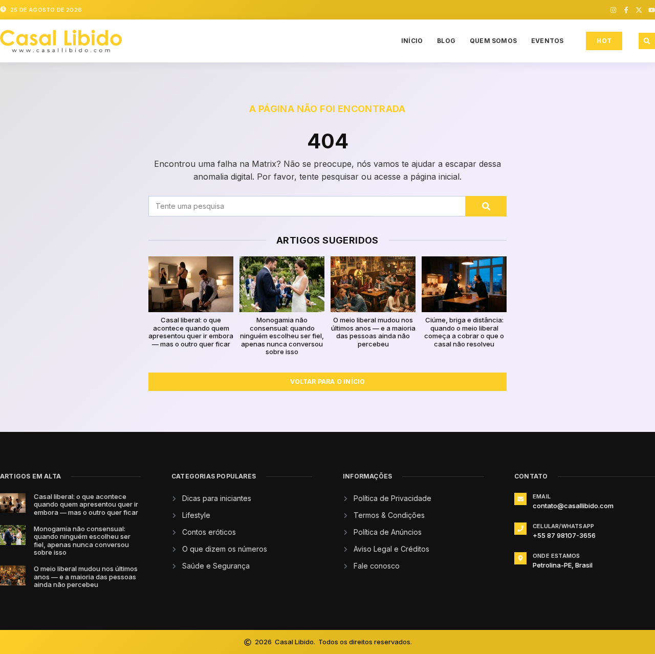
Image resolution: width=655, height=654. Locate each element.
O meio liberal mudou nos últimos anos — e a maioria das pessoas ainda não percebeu (373, 332)
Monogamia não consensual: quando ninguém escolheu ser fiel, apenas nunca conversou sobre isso (282, 336)
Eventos (547, 41)
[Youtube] (651, 10)
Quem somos (493, 41)
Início (412, 41)
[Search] (486, 206)
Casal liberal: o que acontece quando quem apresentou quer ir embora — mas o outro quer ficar (190, 332)
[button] (647, 41)
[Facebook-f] (626, 10)
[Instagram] (613, 10)
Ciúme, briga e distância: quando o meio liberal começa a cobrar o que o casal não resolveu (464, 332)
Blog (446, 41)
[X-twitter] (639, 10)
